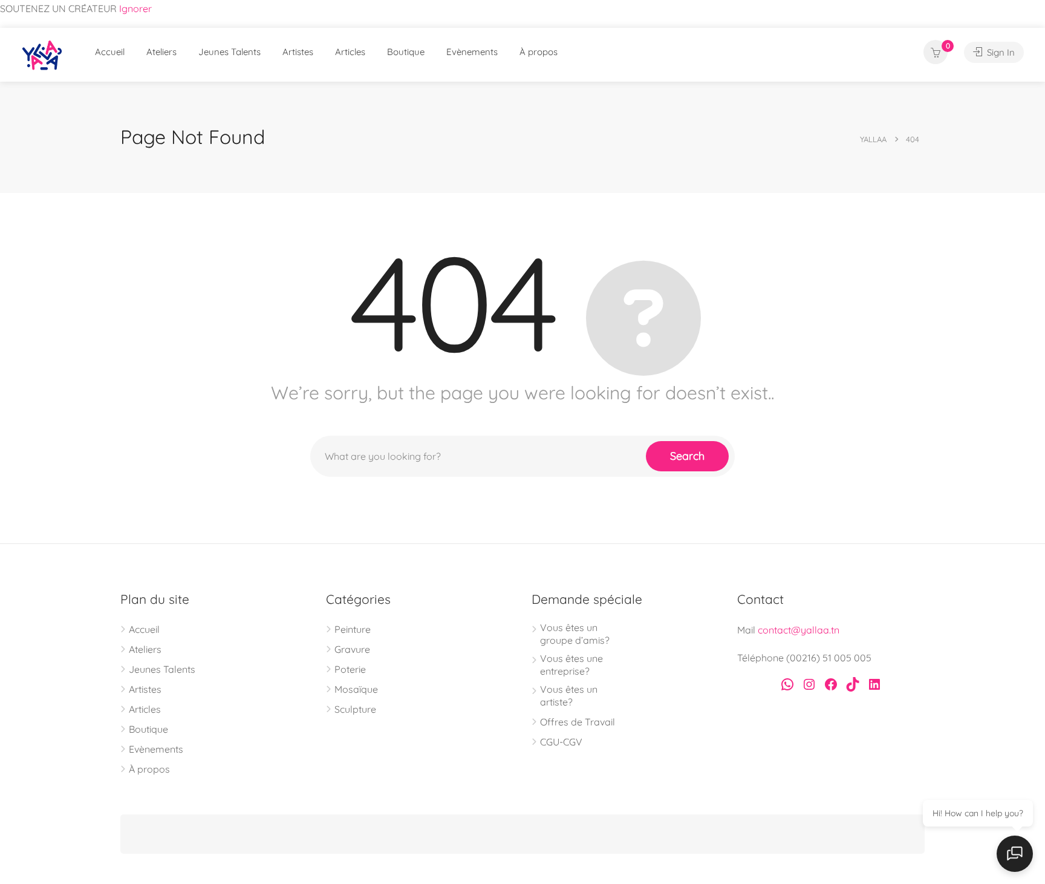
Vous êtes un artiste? (568, 695)
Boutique (406, 51)
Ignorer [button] (135, 8)
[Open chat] (1015, 854)
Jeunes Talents (229, 51)
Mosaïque (356, 689)
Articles (350, 51)
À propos (538, 51)
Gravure (352, 649)
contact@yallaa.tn (798, 630)
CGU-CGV (561, 742)
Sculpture (355, 709)
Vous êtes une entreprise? (571, 664)
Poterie (350, 669)
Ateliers (161, 51)
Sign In (1000, 52)
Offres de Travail (577, 722)
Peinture (352, 629)
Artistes (297, 51)
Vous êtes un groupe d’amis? (575, 633)
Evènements (472, 51)
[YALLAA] (42, 57)
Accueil (110, 51)
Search (687, 456)
